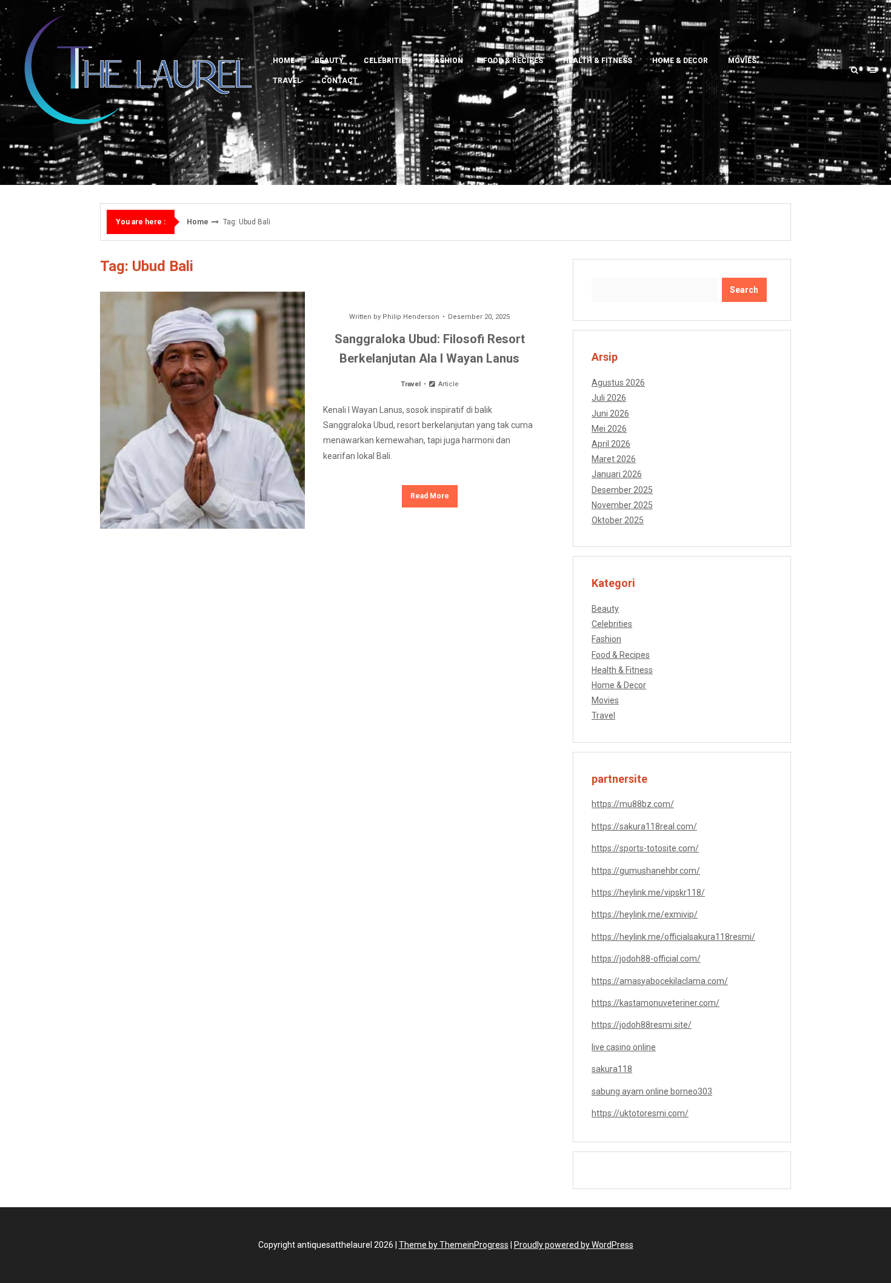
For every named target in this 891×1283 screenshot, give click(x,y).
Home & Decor (680, 60)
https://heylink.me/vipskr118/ (648, 892)
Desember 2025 (622, 490)
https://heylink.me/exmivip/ (645, 914)
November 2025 (622, 505)
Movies (742, 60)
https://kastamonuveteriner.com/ (655, 1003)
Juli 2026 (609, 398)
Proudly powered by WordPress (573, 1245)
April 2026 (611, 444)
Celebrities (387, 60)
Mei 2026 (609, 429)
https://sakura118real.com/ (644, 826)
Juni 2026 (610, 413)
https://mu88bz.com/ (633, 804)
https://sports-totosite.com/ (645, 848)
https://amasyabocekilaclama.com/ (660, 981)
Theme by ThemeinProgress (454, 1245)
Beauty (329, 60)
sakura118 (612, 1069)
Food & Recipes (513, 60)
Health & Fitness (597, 60)
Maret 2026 (614, 459)
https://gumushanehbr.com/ (646, 871)
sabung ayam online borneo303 (652, 1091)
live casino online (624, 1047)
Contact (339, 80)
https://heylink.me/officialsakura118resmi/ (673, 937)
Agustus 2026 (618, 382)
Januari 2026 (617, 474)
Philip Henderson (410, 317)
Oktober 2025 (618, 520)
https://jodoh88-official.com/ (646, 958)
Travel (287, 80)
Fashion (446, 60)
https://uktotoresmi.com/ (640, 1113)
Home (284, 60)
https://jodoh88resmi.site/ (642, 1025)
